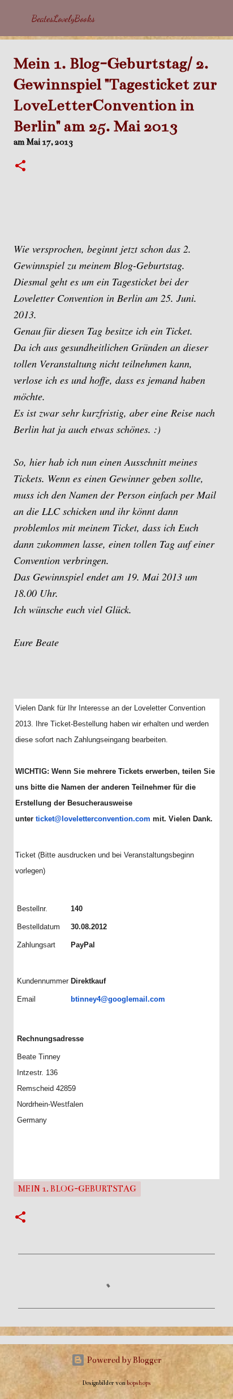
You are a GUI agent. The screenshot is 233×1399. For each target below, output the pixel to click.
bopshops (139, 1383)
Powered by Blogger (123, 1360)
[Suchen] (217, 18)
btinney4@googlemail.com (118, 999)
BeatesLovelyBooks (63, 18)
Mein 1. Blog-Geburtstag (77, 1189)
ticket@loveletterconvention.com (93, 819)
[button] (20, 167)
